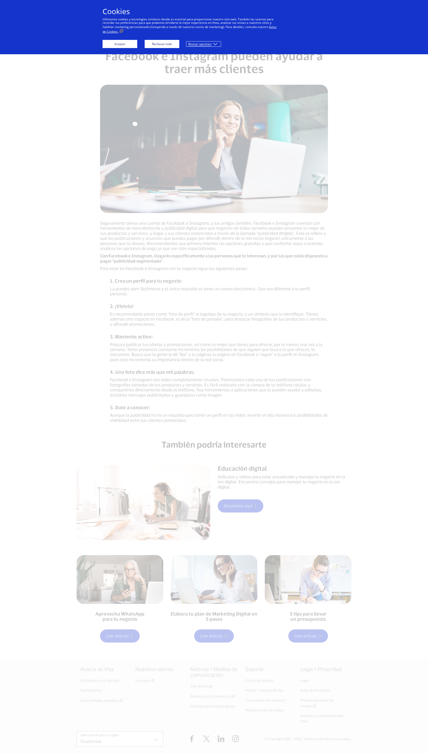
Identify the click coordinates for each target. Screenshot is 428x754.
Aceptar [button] (119, 44)
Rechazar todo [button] (162, 44)
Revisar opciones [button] (200, 44)
